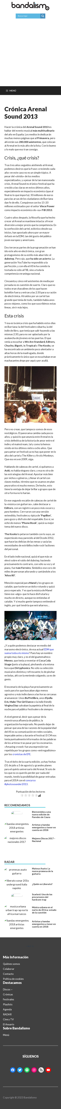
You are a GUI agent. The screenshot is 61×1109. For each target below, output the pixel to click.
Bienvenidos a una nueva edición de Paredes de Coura (41, 814)
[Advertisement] (30, 54)
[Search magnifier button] (42, 16)
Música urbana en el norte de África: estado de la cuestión (44, 910)
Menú (6, 1034)
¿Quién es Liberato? (42, 884)
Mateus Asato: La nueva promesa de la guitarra (42, 871)
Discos (6, 989)
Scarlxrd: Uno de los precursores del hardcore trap (42, 897)
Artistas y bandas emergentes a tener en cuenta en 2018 (44, 827)
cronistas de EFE (21, 754)
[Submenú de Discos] (11, 989)
